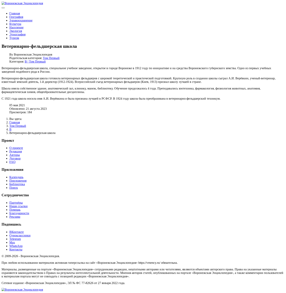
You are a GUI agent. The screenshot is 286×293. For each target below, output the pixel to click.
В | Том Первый (35, 61)
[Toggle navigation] (3, 7)
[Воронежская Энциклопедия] (22, 3)
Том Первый (51, 58)
